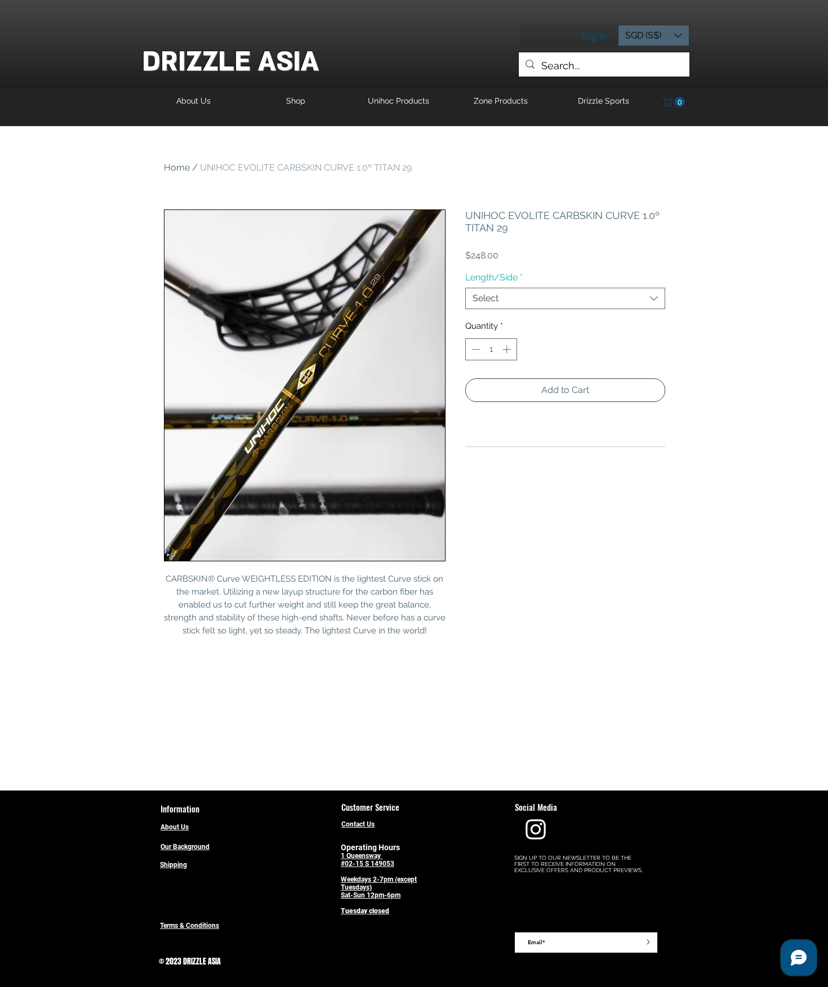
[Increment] (507, 349)
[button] (653, 35)
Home (177, 167)
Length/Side (494, 277)
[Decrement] (474, 349)
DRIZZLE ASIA (230, 61)
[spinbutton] (491, 349)
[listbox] (653, 35)
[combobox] (565, 298)
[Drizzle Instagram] (535, 829)
